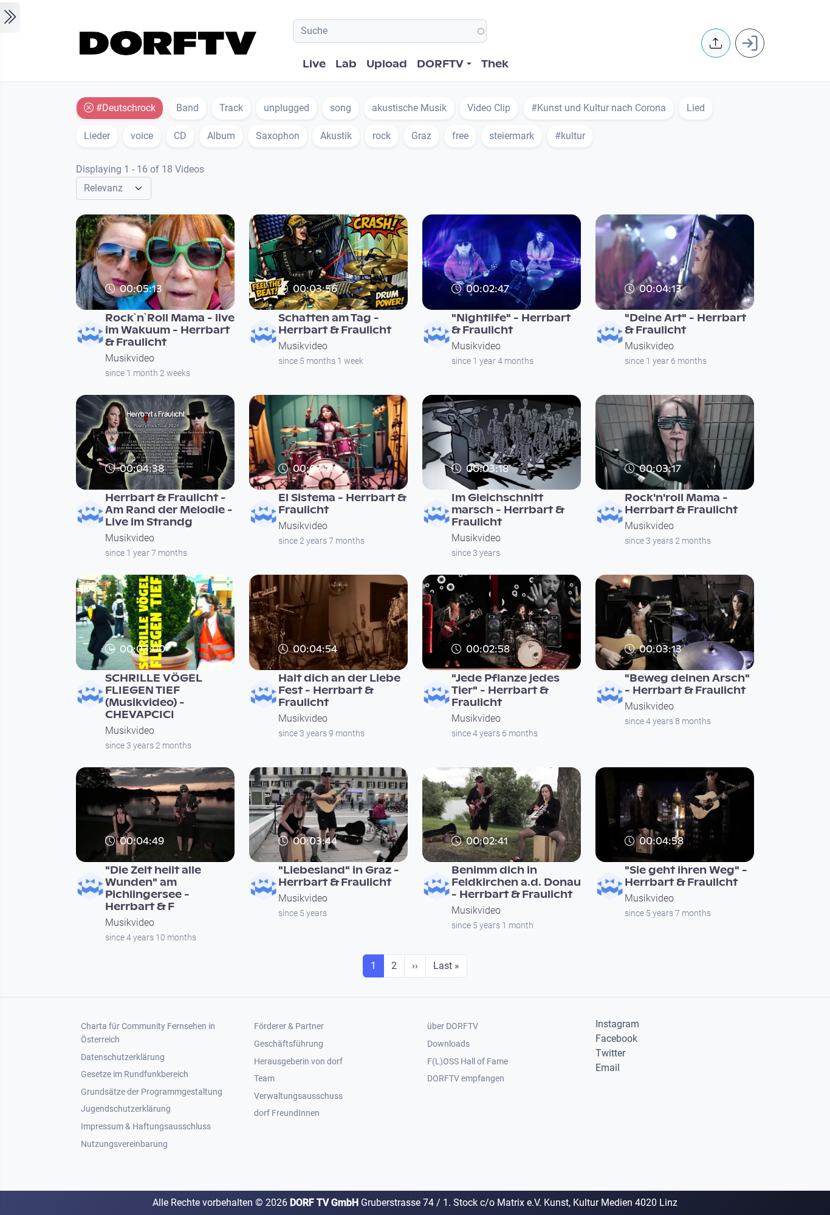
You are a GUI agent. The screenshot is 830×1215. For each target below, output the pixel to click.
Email (607, 1067)
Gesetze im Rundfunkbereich (134, 1074)
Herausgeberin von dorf (298, 1061)
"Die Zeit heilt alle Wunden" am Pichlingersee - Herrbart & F (153, 888)
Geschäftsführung (288, 1044)
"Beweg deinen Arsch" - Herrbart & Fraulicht (687, 684)
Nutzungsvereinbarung (124, 1144)
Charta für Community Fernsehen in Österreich (148, 1033)
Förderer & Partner (289, 1026)
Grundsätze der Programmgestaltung (151, 1092)
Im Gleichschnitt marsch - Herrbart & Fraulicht (507, 510)
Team (264, 1078)
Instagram (617, 1024)
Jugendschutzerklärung (126, 1109)
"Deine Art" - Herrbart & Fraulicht (685, 324)
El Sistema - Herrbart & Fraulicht (342, 503)
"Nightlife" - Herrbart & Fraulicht (511, 324)
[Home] (170, 43)
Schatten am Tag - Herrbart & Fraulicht (334, 324)
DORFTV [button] (440, 64)
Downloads (448, 1044)
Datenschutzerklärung (123, 1057)
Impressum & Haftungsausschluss (146, 1126)
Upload (386, 64)
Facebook (616, 1038)
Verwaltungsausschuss (298, 1096)
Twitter (610, 1053)
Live (314, 64)
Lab (346, 64)
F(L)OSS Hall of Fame (467, 1061)
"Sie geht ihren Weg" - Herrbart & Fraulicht (686, 876)
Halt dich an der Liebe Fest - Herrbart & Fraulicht (339, 690)
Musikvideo (129, 358)
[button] (715, 43)
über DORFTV (452, 1026)
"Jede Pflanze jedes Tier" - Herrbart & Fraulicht (505, 690)
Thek (495, 64)
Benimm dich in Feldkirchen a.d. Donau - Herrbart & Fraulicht (516, 882)
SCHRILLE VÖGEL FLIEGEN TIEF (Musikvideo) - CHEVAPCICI (153, 696)
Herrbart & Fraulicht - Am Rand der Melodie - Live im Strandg (169, 510)
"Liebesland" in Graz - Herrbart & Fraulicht (338, 876)
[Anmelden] (749, 43)
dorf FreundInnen (287, 1113)
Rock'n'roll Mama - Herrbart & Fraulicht (681, 503)
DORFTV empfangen (465, 1078)
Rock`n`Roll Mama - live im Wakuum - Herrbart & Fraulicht (170, 330)
